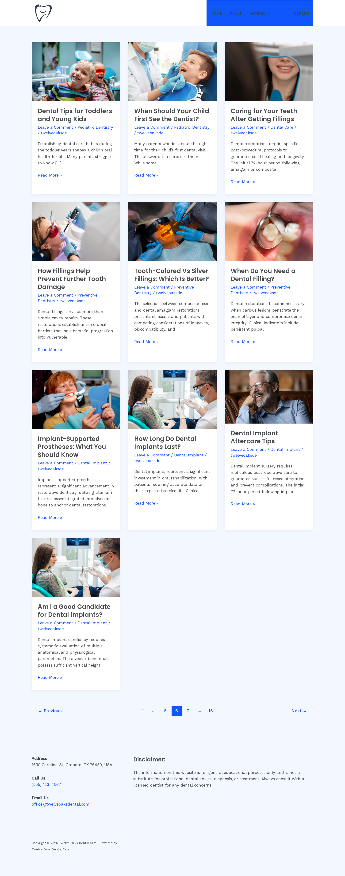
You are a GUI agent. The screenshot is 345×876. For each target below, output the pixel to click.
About (236, 13)
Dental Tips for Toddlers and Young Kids (75, 115)
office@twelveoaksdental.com (60, 804)
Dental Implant (92, 463)
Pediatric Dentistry (95, 127)
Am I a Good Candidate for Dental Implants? (74, 610)
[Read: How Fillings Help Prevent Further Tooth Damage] (76, 231)
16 (210, 710)
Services (257, 13)
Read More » (50, 175)
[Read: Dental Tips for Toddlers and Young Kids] (76, 71)
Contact (301, 13)
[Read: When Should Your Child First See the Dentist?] (172, 71)
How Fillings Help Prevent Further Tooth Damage (72, 279)
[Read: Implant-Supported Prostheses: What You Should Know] (76, 399)
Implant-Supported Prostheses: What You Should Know (72, 447)
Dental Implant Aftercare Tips (254, 437)
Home (216, 13)
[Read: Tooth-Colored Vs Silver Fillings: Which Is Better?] (172, 231)
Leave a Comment (55, 127)
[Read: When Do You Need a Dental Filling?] (269, 231)
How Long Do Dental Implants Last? (165, 443)
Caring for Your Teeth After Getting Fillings (264, 115)
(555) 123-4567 (46, 784)
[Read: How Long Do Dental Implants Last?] (172, 399)
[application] (267, 13)
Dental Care (282, 127)
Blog (282, 13)
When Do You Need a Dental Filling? (263, 275)
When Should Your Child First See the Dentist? (171, 115)
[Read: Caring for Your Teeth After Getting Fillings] (269, 71)
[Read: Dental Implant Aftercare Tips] (269, 396)
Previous (50, 710)
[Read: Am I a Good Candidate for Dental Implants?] (76, 567)
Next (299, 710)
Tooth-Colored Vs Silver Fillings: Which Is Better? (171, 275)
